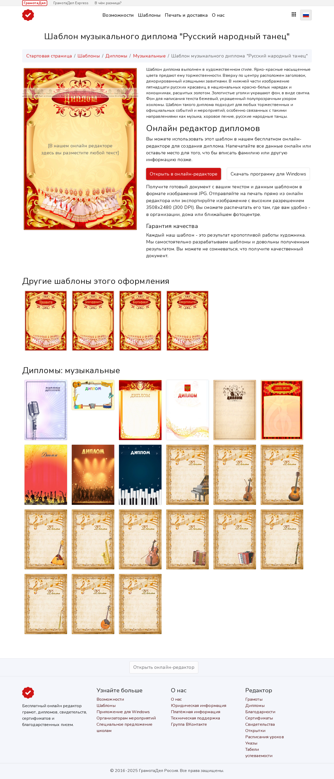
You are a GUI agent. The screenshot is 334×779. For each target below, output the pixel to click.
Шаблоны (149, 15)
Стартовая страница (49, 56)
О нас (218, 15)
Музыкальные (149, 56)
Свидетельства (260, 724)
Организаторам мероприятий (126, 718)
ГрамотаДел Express (70, 3)
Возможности (118, 15)
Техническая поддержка (195, 718)
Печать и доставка (186, 15)
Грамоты (254, 699)
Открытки (255, 731)
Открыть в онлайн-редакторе (183, 174)
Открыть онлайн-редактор (163, 667)
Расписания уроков (264, 737)
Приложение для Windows (123, 712)
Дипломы (116, 56)
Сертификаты (259, 718)
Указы (251, 743)
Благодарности (260, 712)
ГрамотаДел (35, 3)
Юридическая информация (198, 705)
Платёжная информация (195, 712)
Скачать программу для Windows (268, 174)
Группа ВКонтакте (189, 724)
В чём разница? (108, 3)
